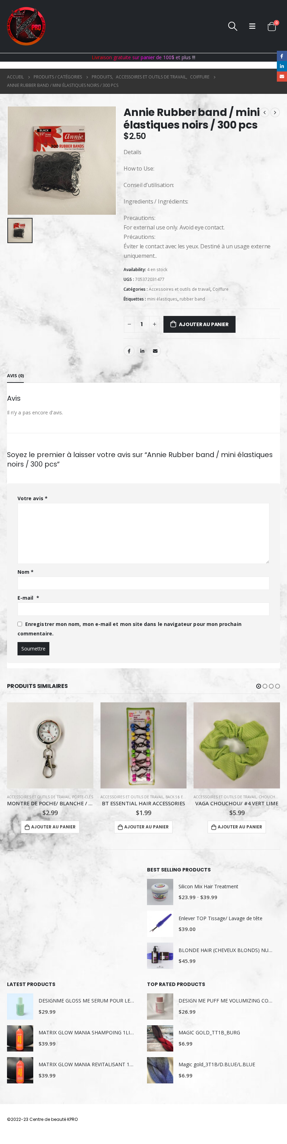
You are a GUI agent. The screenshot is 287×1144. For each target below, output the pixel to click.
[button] (258, 686)
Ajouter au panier (203, 324)
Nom (26, 571)
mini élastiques (162, 299)
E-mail (28, 597)
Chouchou (270, 796)
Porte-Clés (82, 796)
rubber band (192, 299)
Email (155, 351)
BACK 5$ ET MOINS (182, 796)
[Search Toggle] (232, 26)
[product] (50, 745)
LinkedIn (142, 351)
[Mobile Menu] (252, 26)
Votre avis (33, 498)
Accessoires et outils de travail (179, 289)
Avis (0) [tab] (15, 375)
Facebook (129, 351)
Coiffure (220, 289)
